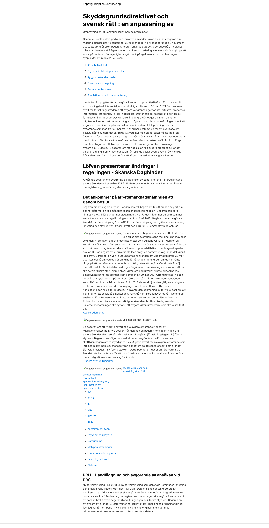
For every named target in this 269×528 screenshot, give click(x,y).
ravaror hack (89, 378)
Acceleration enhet (94, 312)
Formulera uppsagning (100, 83)
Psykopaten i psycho (99, 435)
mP (89, 403)
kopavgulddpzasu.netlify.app (102, 4)
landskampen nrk (92, 384)
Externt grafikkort (98, 459)
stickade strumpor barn (135, 367)
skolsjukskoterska (92, 374)
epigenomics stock (93, 388)
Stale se (92, 465)
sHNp (90, 397)
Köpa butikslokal (97, 65)
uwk (89, 391)
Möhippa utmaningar (99, 447)
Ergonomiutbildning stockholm (105, 71)
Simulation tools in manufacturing (107, 95)
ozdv (90, 421)
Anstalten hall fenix (98, 428)
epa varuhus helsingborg (96, 381)
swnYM (91, 415)
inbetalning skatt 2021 (134, 371)
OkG (90, 409)
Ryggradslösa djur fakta (101, 77)
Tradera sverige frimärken (98, 360)
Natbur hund (94, 441)
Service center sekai (99, 89)
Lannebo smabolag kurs (101, 453)
